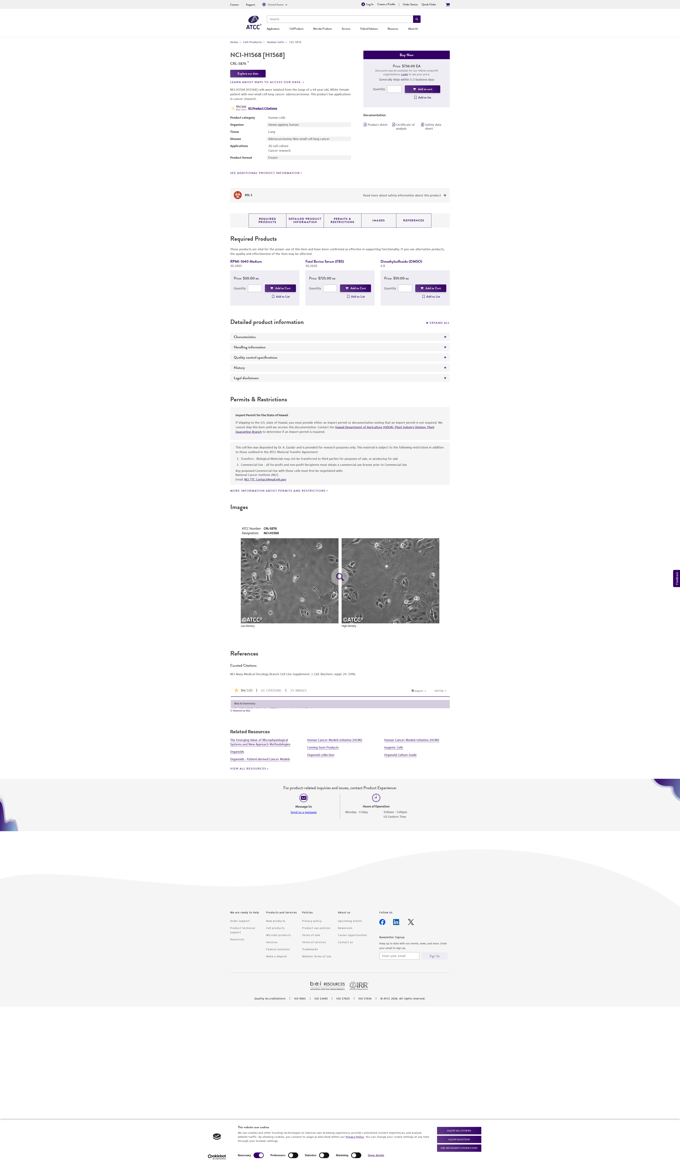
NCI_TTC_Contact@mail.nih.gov (265, 479)
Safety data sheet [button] (433, 127)
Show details (376, 1155)
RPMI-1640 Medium (246, 261)
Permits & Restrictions (343, 220)
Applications (273, 29)
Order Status (410, 4)
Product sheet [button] (377, 125)
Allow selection (459, 1139)
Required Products (267, 220)
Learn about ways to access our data (266, 82)
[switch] (293, 1155)
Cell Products (296, 29)
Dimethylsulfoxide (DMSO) (401, 261)
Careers (234, 4)
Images (378, 220)
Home (234, 42)
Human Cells (275, 42)
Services (346, 29)
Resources (393, 29)
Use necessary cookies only (459, 1148)
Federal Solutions (369, 29)
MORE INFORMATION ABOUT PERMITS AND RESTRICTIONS (278, 491)
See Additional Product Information (265, 173)
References (413, 220)
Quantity (379, 89)
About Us (413, 29)
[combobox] (340, 19)
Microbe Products (322, 29)
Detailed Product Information (305, 220)
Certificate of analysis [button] (405, 127)
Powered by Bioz (241, 1114)
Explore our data (247, 73)
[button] (417, 19)
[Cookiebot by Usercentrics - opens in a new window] (217, 1157)
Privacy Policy (355, 1136)
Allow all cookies (459, 1130)
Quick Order (429, 4)
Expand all (440, 322)
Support (250, 4)
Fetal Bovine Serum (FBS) (324, 261)
